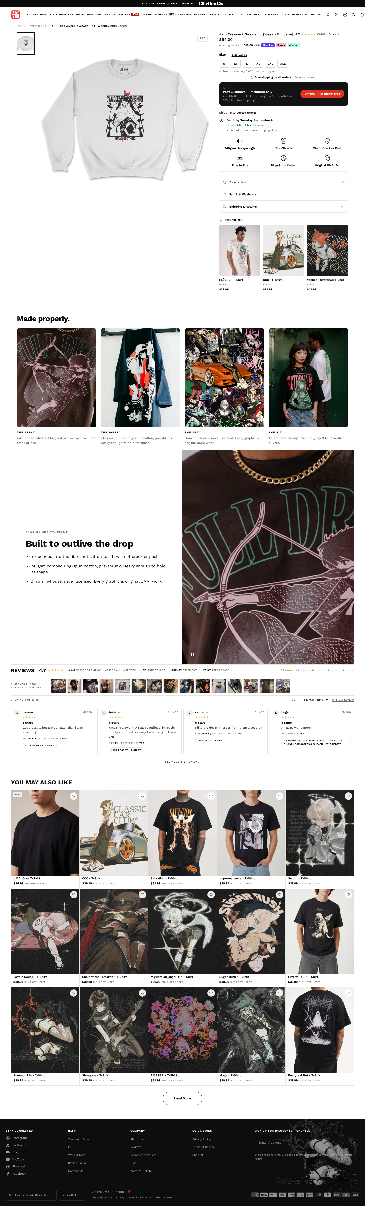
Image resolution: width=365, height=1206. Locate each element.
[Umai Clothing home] (15, 14)
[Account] (345, 14)
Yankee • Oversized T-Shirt (325, 280)
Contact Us (75, 1171)
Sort (296, 700)
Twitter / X (19, 1145)
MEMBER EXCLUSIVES (306, 14)
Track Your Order (79, 1139)
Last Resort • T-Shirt (126, 750)
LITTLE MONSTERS (61, 14)
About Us (136, 1139)
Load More (182, 1098)
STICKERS (271, 14)
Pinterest (18, 1166)
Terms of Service (203, 1147)
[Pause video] (192, 654)
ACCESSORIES (250, 14)
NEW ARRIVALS (105, 14)
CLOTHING (228, 14)
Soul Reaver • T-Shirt (39, 745)
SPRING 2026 (84, 14)
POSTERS (128, 14)
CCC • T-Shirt (272, 280)
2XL (270, 63)
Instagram (19, 1138)
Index (21, 26)
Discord (18, 1152)
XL (258, 63)
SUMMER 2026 (36, 14)
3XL (283, 63)
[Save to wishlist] (73, 796)
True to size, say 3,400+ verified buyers (249, 71)
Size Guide (239, 54)
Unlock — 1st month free (322, 93)
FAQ (70, 1147)
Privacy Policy (201, 1139)
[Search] (328, 14)
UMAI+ (285, 14)
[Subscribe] (354, 1142)
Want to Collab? (141, 1171)
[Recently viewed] (336, 14)
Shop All (198, 1155)
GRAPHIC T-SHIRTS (158, 14)
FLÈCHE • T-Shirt (231, 280)
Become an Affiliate (143, 1155)
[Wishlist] (353, 14)
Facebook (19, 1173)
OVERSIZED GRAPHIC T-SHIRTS (198, 14)
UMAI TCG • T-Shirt (210, 740)
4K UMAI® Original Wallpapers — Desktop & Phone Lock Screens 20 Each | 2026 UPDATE (313, 742)
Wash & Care (76, 1155)
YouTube (18, 1159)
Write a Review (343, 700)
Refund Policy (77, 1163)
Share (334, 34)
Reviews (135, 1147)
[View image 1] (26, 43)
